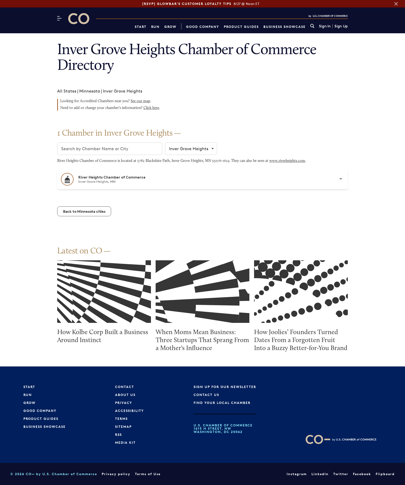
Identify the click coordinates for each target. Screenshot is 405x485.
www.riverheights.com (287, 161)
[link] (312, 26)
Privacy (123, 403)
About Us (125, 395)
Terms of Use (148, 474)
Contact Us (206, 395)
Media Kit (125, 442)
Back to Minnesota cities (84, 211)
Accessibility (129, 411)
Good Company (202, 27)
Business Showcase (284, 27)
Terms (121, 419)
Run (155, 27)
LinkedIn (320, 474)
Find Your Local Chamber (222, 403)
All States (66, 90)
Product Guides (241, 27)
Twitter (340, 474)
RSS (118, 434)
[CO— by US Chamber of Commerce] (78, 18)
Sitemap (123, 427)
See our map (140, 101)
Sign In (324, 26)
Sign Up (341, 26)
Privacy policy (116, 474)
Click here (151, 108)
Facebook (362, 474)
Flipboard (385, 474)
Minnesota (89, 90)
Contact (124, 387)
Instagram (297, 474)
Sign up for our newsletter (225, 387)
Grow (170, 27)
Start (140, 27)
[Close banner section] (396, 4)
